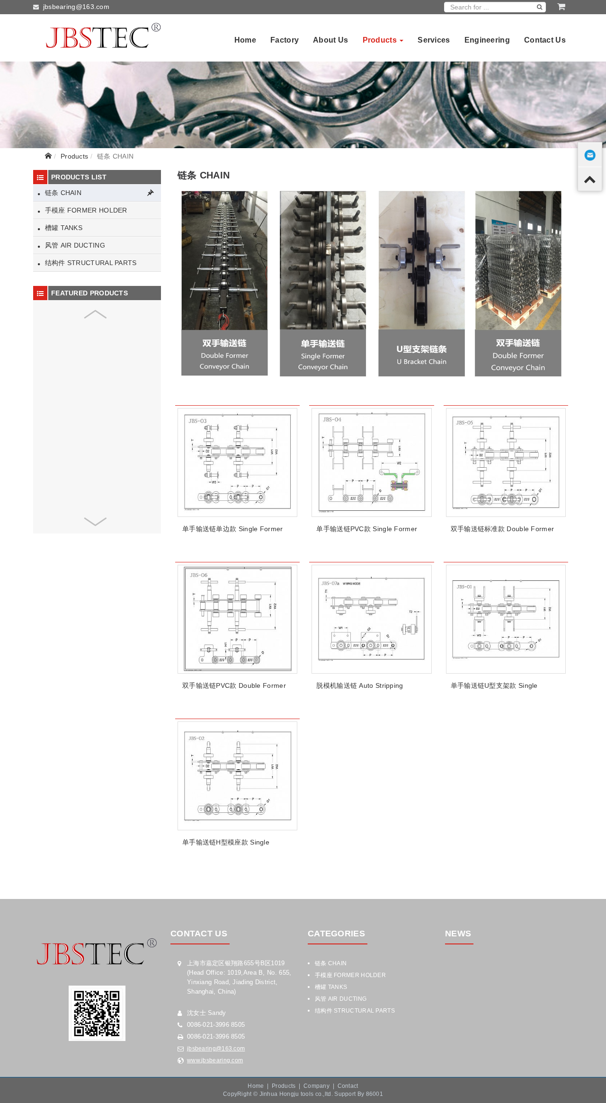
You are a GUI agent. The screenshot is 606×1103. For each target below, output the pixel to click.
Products (381, 40)
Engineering (487, 40)
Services (434, 40)
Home (245, 40)
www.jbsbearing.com (215, 1060)
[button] (95, 314)
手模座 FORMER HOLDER (85, 210)
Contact (348, 1086)
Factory (284, 40)
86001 (374, 1094)
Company (316, 1086)
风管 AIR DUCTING (74, 245)
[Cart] (561, 6)
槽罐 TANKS (62, 227)
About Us (330, 40)
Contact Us (545, 40)
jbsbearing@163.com (76, 6)
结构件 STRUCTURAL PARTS (89, 263)
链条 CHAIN (62, 192)
